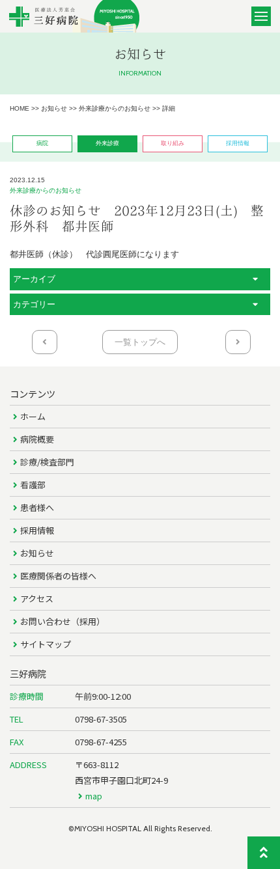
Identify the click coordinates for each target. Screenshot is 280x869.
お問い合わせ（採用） (62, 621)
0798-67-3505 (101, 719)
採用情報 (37, 530)
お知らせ (37, 553)
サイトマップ (45, 644)
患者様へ (37, 507)
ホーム (33, 416)
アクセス (36, 598)
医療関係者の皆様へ (58, 576)
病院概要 (37, 439)
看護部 (33, 484)
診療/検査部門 (47, 462)
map (93, 796)
